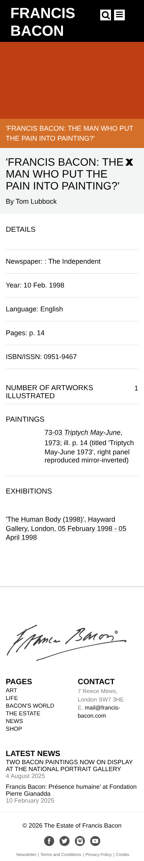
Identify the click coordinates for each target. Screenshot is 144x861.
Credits (122, 855)
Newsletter (26, 855)
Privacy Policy (98, 855)
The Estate (23, 713)
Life (12, 698)
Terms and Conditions (60, 855)
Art (11, 690)
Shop (14, 729)
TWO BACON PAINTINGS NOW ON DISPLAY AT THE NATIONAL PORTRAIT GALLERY (69, 766)
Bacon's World (30, 706)
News (14, 721)
